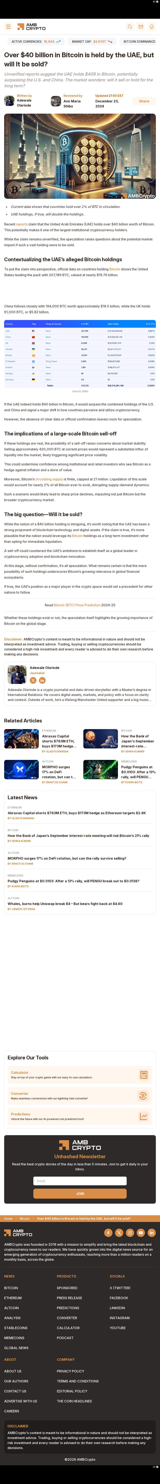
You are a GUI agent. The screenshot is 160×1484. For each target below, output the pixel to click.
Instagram (120, 1318)
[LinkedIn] (42, 680)
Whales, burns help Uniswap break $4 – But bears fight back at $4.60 (65, 904)
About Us (12, 1371)
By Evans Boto (131, 782)
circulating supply (49, 479)
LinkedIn (117, 1308)
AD (154, 2)
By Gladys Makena (55, 751)
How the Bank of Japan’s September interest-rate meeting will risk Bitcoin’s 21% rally (78, 836)
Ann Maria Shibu (72, 103)
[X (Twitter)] (33, 680)
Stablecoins (16, 1328)
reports (22, 224)
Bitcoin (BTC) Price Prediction (77, 605)
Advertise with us (20, 1401)
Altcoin (48, 761)
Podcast (65, 1338)
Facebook (119, 1298)
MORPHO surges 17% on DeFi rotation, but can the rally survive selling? (59, 772)
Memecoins (129, 761)
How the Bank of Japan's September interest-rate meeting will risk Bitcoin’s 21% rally (137, 741)
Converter (67, 1318)
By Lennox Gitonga (21, 909)
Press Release (69, 1298)
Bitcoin (114, 269)
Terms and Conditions (78, 1381)
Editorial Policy (72, 1391)
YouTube (118, 1328)
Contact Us (15, 1391)
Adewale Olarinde (24, 102)
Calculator (68, 1328)
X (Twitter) (120, 1288)
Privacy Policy (70, 1371)
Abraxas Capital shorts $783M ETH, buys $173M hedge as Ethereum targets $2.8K (59, 741)
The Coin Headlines (74, 1401)
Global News (16, 1348)
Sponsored (67, 1288)
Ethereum (49, 730)
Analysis (12, 1318)
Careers (11, 1411)
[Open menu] (8, 26)
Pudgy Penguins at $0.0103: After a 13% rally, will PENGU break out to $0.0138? (138, 772)
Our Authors (16, 1381)
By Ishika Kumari (132, 751)
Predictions (68, 1308)
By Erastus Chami (55, 782)
